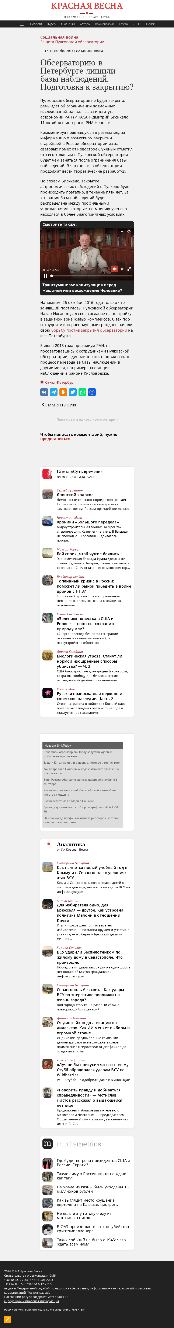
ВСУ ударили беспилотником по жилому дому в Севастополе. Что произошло (90, 957)
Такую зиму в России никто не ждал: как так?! (91, 1176)
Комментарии (104, 24)
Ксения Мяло (66, 689)
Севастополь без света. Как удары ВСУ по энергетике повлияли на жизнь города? (90, 994)
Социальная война (59, 37)
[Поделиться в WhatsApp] (82, 392)
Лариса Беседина (70, 651)
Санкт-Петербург (60, 382)
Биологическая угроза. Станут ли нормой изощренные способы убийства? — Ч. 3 (89, 661)
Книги (137, 24)
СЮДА (58, 1309)
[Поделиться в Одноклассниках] (63, 392)
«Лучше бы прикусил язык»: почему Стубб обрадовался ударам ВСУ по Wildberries (93, 1069)
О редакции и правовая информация (31, 1301)
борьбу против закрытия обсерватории (89, 330)
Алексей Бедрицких (71, 1060)
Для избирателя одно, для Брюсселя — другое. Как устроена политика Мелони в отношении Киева (90, 912)
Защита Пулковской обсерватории (72, 41)
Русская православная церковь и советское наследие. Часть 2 (89, 696)
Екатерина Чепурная (73, 863)
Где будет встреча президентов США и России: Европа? (93, 1162)
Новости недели (69, 517)
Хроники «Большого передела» (88, 522)
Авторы (85, 24)
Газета (123, 24)
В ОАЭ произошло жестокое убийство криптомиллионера (93, 1228)
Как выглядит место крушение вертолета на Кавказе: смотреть (87, 1202)
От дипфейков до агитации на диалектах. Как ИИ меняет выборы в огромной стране (93, 1027)
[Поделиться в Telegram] (54, 392)
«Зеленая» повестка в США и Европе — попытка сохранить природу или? (86, 623)
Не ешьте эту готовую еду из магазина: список (84, 1215)
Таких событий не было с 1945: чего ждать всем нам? (91, 1242)
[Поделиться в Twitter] (73, 392)
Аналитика (68, 24)
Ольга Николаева (70, 614)
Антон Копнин (68, 900)
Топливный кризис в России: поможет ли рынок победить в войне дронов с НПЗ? (94, 586)
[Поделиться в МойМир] (92, 392)
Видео (51, 24)
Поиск (150, 24)
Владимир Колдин (70, 576)
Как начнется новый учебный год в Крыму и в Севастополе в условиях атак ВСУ (92, 872)
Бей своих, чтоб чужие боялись (88, 553)
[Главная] (87, 10)
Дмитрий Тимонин (71, 1018)
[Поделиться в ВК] (44, 392)
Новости (36, 24)
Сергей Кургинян (70, 490)
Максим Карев (68, 549)
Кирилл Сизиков (69, 947)
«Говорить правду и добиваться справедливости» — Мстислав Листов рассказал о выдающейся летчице (89, 1097)
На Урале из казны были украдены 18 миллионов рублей (93, 1189)
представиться (55, 439)
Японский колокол (75, 494)
